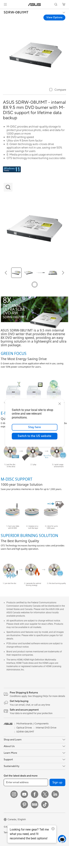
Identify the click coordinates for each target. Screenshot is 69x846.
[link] (34, 4)
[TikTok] (45, 804)
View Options (54, 17)
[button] (5, 4)
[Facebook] (34, 794)
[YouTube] (24, 794)
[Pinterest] (24, 804)
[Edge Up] (34, 804)
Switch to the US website (34, 436)
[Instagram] (14, 794)
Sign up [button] (57, 782)
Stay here (34, 427)
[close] (59, 403)
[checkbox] (57, 90)
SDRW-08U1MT (16, 13)
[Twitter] (45, 794)
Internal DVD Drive (46, 727)
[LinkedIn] (55, 794)
